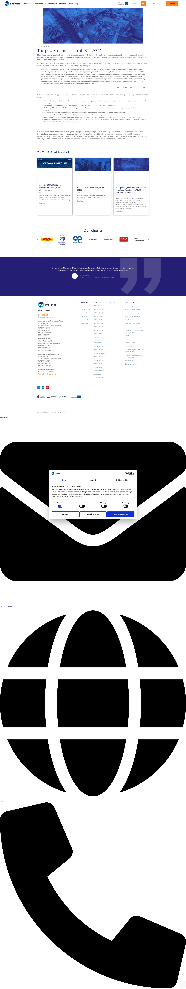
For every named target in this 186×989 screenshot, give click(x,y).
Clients (70, 4)
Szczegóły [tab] (93, 480)
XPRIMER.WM (98, 334)
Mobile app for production (98, 342)
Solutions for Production (33, 4)
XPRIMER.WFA (98, 360)
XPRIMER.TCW (98, 327)
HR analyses (129, 346)
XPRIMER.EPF (98, 363)
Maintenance (129, 320)
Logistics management (132, 323)
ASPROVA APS (98, 306)
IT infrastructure (99, 377)
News (82, 306)
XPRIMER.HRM (98, 350)
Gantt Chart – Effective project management (135, 331)
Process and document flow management (134, 356)
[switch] (82, 506)
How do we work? (86, 309)
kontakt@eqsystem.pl (45, 317)
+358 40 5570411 (47, 372)
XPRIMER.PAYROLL (100, 353)
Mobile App (97, 374)
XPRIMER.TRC (98, 316)
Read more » (43, 203)
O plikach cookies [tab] (122, 480)
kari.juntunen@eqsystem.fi (47, 374)
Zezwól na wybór (93, 514)
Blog (76, 4)
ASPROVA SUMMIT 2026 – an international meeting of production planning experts (53, 187)
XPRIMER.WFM (98, 346)
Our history (84, 316)
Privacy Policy (85, 323)
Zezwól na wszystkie (121, 514)
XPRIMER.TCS (98, 330)
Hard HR (127, 336)
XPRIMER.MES (98, 313)
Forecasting (129, 360)
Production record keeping (133, 309)
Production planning (131, 306)
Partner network (86, 320)
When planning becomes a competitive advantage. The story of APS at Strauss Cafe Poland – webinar (130, 190)
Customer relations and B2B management (134, 350)
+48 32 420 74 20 (46, 315)
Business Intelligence (131, 364)
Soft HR (127, 339)
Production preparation (132, 316)
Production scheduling (132, 313)
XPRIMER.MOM (98, 309)
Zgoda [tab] (64, 480)
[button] (37, 239)
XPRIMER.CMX (98, 367)
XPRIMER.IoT (98, 320)
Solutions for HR (51, 4)
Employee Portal (99, 370)
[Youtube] (47, 387)
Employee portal (130, 343)
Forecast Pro (98, 337)
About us (62, 4)
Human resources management (135, 327)
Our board (84, 313)
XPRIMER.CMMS (99, 323)
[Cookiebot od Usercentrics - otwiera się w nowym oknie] (126, 473)
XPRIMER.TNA (98, 356)
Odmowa (65, 514)
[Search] (143, 3)
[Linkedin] (43, 387)
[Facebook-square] (38, 387)
